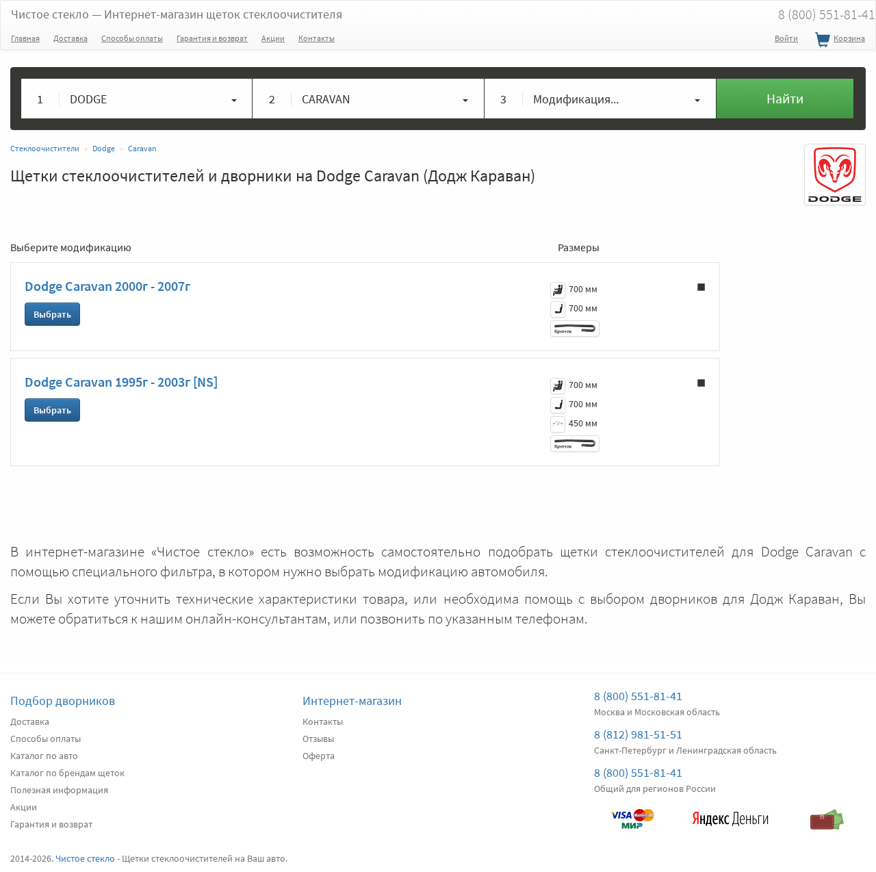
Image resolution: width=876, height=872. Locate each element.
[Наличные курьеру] (827, 812)
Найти (784, 98)
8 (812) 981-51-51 (638, 734)
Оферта (318, 755)
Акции (273, 38)
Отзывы (318, 738)
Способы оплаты (132, 38)
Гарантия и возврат (212, 38)
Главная (25, 38)
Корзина (849, 38)
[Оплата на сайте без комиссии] (632, 812)
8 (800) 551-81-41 (638, 696)
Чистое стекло (176, 14)
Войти (786, 38)
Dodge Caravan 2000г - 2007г (107, 285)
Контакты (316, 38)
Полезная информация (59, 790)
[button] (137, 98)
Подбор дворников (62, 700)
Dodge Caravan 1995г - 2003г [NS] (121, 381)
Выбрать (52, 314)
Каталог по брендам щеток (67, 773)
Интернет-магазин (352, 700)
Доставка (70, 38)
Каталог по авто (44, 755)
